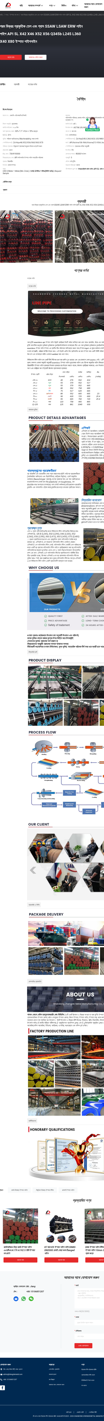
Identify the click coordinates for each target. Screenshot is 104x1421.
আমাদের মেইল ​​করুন (36, 57)
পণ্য (6, 15)
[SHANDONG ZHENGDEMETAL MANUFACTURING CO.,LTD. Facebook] (2, 1387)
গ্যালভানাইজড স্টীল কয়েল (88, 1375)
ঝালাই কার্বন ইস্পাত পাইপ (54, 1247)
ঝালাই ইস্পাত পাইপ (68, 1190)
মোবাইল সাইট (80, 1412)
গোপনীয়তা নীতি (93, 1412)
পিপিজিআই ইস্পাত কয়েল (87, 1380)
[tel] (38, 1298)
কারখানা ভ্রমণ (52, 1374)
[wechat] (31, 1298)
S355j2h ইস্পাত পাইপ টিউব (15, 1247)
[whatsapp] (23, 1298)
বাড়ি (1, 15)
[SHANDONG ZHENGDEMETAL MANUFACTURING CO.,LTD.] (8, 5)
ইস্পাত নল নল (14, 15)
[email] (16, 1298)
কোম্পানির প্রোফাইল (54, 1369)
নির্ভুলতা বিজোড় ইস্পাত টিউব (44, 1190)
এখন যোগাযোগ (83, 1345)
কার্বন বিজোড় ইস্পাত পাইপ (19, 1190)
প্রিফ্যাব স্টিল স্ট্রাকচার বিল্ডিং (88, 1369)
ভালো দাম (11, 57)
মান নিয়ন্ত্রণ (52, 1379)
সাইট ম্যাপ (68, 1412)
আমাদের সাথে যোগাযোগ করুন (56, 1385)
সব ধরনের (83, 1385)
